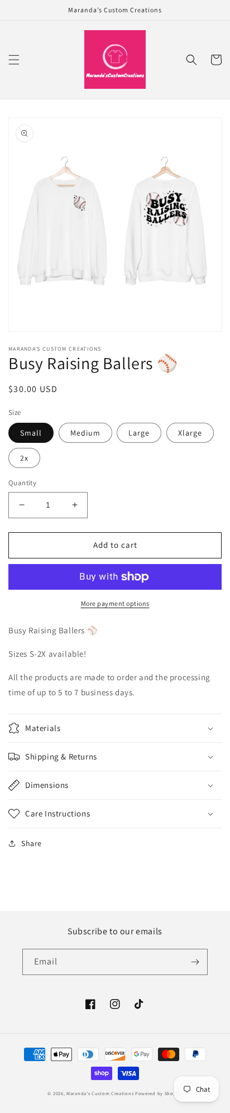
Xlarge (190, 433)
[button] (14, 59)
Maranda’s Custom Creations (99, 1093)
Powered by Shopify (159, 1093)
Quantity (22, 483)
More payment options (115, 603)
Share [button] (31, 843)
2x (24, 458)
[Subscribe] (195, 962)
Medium (85, 433)
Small (31, 433)
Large (139, 433)
